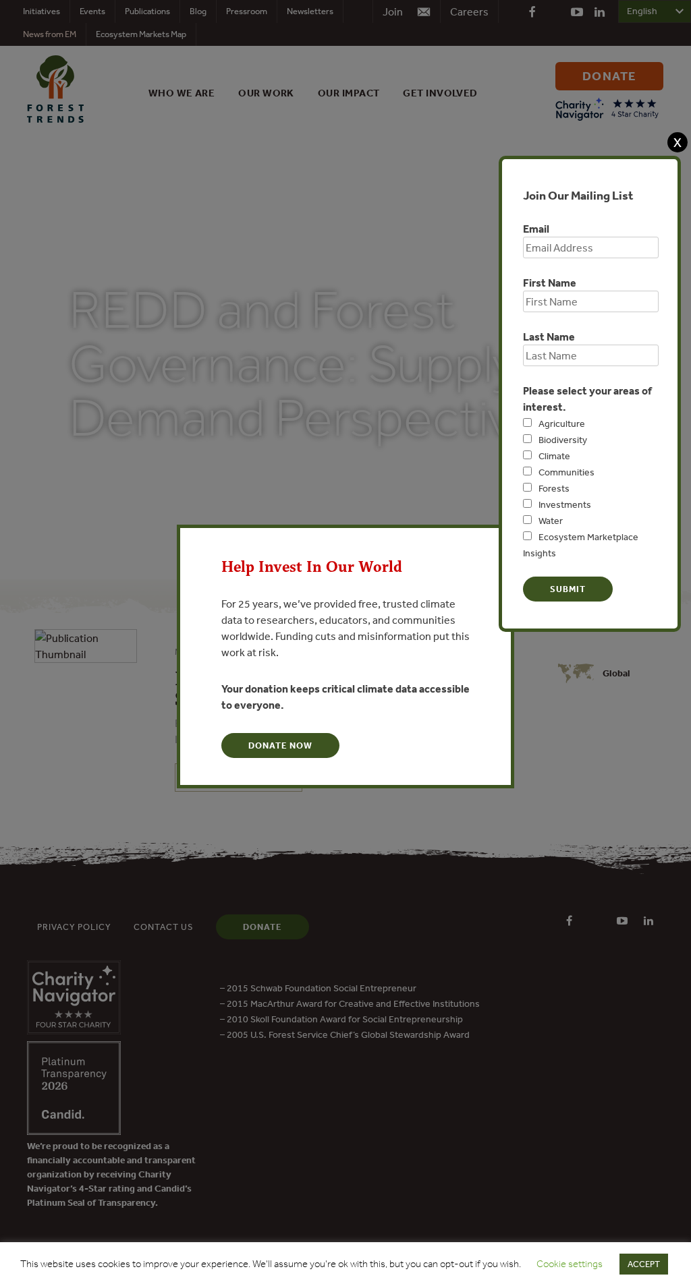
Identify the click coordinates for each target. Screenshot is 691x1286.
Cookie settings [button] (569, 1264)
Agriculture (561, 423)
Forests (554, 488)
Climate (554, 456)
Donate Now (280, 745)
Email (536, 228)
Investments (564, 504)
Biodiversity (562, 440)
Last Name (549, 336)
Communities (566, 472)
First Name (549, 282)
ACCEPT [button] (644, 1264)
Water (550, 521)
